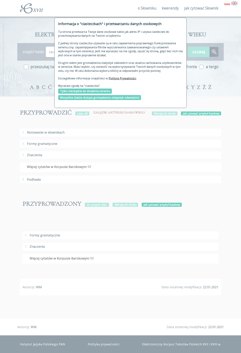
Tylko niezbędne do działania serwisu (85, 91)
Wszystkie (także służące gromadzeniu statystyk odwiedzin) (99, 97)
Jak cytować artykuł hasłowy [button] (201, 113)
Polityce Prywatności (122, 78)
